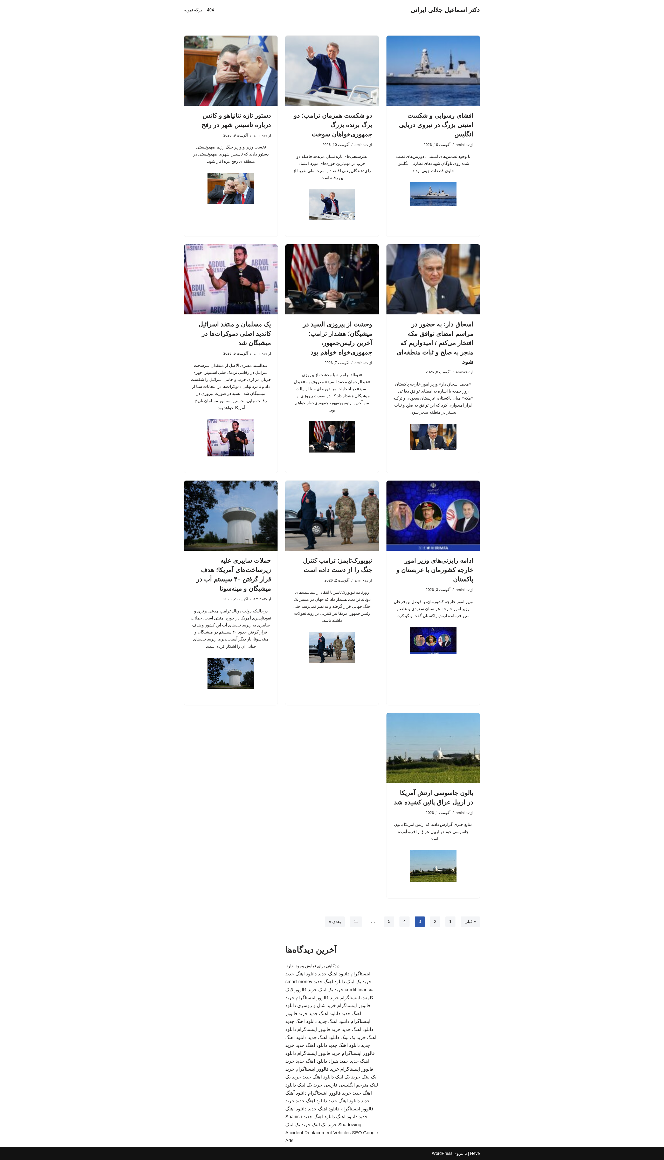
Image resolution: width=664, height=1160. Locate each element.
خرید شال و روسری (316, 1005)
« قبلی (470, 921)
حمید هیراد (338, 1061)
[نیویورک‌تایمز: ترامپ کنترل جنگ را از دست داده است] (332, 516)
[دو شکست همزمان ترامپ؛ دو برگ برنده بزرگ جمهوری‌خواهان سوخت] (332, 71)
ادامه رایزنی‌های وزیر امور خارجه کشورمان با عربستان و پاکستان (434, 570)
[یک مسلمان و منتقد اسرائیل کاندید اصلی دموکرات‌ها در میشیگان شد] (231, 279)
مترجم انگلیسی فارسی (346, 1085)
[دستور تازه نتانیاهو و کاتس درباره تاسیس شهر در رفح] (231, 71)
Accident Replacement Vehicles (318, 1132)
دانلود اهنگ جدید (333, 973)
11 (356, 921)
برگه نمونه (193, 10)
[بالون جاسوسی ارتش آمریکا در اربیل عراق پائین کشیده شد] (433, 748)
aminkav (462, 145)
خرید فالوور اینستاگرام (317, 997)
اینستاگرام (360, 973)
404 (210, 10)
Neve (475, 1153)
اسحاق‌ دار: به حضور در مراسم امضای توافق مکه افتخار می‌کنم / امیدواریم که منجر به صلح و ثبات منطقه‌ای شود (435, 343)
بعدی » (335, 921)
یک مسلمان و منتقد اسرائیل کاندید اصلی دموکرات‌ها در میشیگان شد (234, 333)
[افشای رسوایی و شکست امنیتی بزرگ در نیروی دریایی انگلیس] (433, 71)
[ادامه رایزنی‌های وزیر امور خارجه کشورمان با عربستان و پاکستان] (433, 516)
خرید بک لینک (358, 981)
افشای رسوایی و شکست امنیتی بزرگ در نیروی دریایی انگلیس (436, 125)
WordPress (442, 1153)
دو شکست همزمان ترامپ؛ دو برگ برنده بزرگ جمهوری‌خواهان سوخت (333, 125)
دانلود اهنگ (346, 1116)
